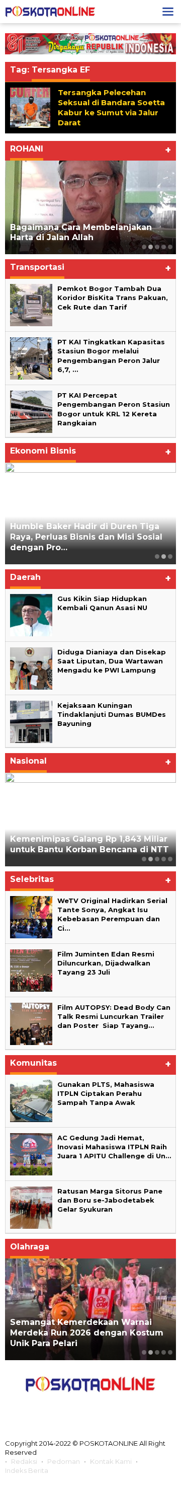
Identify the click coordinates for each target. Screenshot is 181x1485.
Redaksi (24, 1461)
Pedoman (63, 1461)
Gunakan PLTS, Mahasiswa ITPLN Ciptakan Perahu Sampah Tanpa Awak (105, 1093)
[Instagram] (90, 1407)
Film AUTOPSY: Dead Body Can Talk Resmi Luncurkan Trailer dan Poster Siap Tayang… (113, 1016)
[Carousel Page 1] (144, 247)
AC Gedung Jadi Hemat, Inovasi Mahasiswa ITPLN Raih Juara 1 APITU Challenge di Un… (114, 1147)
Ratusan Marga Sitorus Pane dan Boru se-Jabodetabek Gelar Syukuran (109, 1200)
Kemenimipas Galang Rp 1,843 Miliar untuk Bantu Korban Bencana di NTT (89, 844)
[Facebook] (45, 1407)
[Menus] (168, 11)
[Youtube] (113, 1407)
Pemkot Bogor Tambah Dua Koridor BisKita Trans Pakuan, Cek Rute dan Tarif (112, 297)
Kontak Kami (111, 1461)
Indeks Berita (26, 1470)
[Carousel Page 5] (170, 247)
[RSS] (135, 1407)
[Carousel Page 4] (163, 247)
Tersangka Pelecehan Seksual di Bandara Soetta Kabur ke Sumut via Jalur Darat (111, 107)
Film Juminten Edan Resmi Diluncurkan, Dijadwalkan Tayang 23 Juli (105, 963)
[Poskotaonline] (50, 11)
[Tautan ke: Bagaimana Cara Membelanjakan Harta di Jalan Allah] (90, 207)
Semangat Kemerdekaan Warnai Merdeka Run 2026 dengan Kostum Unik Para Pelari (86, 1332)
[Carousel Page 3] (157, 247)
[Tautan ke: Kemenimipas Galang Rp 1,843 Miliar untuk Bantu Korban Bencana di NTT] (90, 819)
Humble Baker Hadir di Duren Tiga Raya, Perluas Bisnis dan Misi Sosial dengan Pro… (86, 537)
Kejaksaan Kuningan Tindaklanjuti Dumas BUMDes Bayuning (111, 714)
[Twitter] (67, 1407)
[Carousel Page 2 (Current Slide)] (150, 247)
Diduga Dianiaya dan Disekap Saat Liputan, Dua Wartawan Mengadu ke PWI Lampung (111, 661)
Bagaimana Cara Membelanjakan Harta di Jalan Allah (81, 232)
